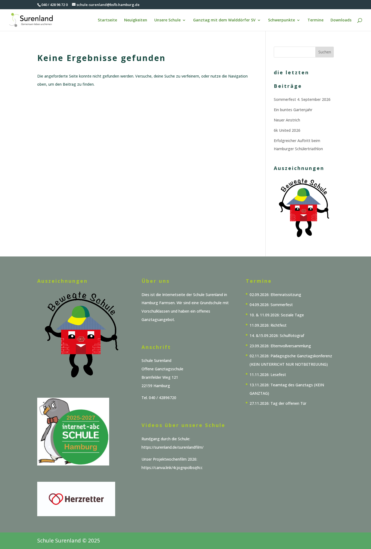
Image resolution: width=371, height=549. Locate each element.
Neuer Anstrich (287, 120)
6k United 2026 (287, 130)
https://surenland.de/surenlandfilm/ (172, 447)
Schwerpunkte (281, 20)
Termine (315, 20)
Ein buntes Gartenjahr (293, 109)
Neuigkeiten (135, 20)
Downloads (341, 20)
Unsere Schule (167, 20)
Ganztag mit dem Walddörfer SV (224, 20)
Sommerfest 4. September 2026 (302, 99)
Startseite (107, 20)
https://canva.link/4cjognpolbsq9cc (172, 467)
